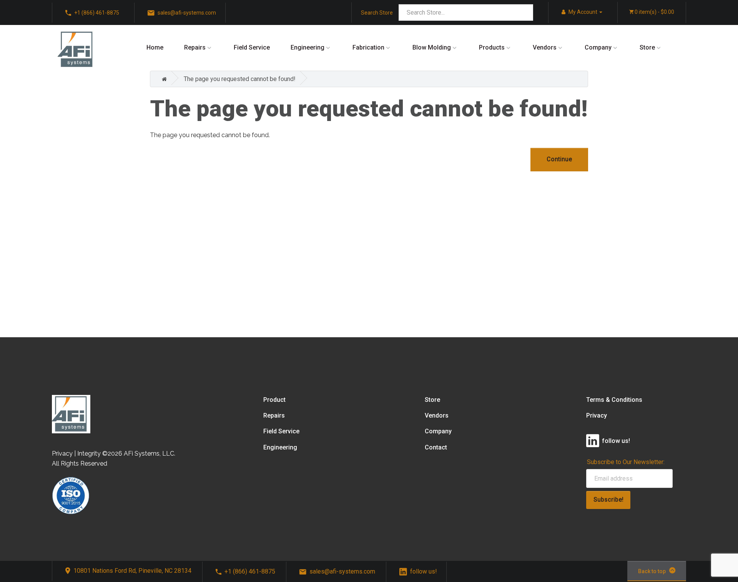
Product (274, 399)
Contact (436, 447)
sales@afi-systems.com (342, 571)
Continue (559, 159)
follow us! (423, 571)
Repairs (195, 47)
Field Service (252, 47)
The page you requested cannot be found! (240, 79)
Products (492, 47)
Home (154, 47)
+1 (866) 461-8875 (249, 571)
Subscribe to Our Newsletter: (626, 462)
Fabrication (368, 47)
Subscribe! (608, 499)
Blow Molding (431, 47)
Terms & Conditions (614, 399)
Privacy (596, 415)
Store (647, 47)
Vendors (545, 47)
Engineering (307, 47)
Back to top (652, 571)
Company (598, 47)
